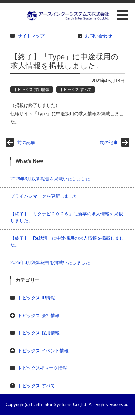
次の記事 (109, 142)
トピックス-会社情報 (39, 315)
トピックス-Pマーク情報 (42, 368)
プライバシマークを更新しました (44, 196)
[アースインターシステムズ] (68, 15)
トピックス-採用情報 (32, 89)
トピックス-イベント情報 (43, 350)
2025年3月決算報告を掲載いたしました (50, 262)
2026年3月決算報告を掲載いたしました (50, 178)
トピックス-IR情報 (36, 297)
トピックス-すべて (76, 89)
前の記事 (26, 142)
